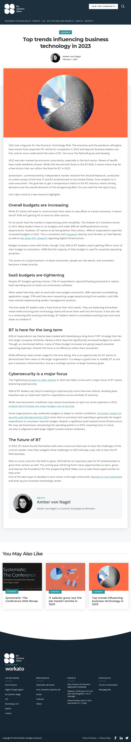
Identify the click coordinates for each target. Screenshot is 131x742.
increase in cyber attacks (41, 380)
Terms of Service (89, 738)
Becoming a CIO (12, 704)
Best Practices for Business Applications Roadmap (79, 685)
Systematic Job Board (45, 685)
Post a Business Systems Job (48, 689)
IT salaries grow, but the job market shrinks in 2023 (65, 601)
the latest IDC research (33, 238)
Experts (89, 21)
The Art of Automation (108, 685)
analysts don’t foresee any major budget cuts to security (41, 406)
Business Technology (17, 21)
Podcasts (40, 699)
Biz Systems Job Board (59, 21)
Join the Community (103, 6)
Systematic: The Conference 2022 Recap (22, 599)
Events (79, 21)
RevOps (36, 21)
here (113, 187)
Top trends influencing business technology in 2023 (107, 601)
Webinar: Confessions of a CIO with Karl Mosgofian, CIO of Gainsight (80, 693)
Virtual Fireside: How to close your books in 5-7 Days (79, 701)
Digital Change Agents (14, 689)
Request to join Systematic (106, 476)
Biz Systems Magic (13, 694)
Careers (65, 32)
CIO (43, 21)
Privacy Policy (105, 738)
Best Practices (11, 685)
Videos (39, 704)
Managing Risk (105, 689)
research (72, 234)
